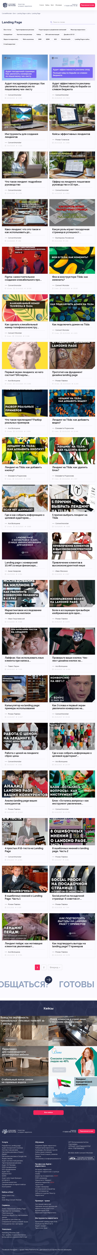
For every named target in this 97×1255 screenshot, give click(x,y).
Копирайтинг (8, 34)
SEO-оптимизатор (42, 1191)
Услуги (41, 5)
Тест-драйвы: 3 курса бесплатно (14, 1235)
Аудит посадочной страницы (12, 1148)
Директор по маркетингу (46, 1176)
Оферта (38, 1156)
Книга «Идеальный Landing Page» (14, 1209)
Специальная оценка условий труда (15, 1222)
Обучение (58, 5)
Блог (52, 5)
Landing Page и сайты (82, 39)
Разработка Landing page (11, 1146)
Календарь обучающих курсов (46, 1150)
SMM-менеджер (41, 1178)
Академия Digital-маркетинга (45, 1146)
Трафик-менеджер (42, 1187)
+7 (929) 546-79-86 (70, 6)
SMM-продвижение (9, 1167)
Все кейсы (48, 1112)
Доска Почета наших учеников (46, 1154)
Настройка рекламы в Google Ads (14, 1156)
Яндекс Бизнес (7, 1158)
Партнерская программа (11, 1211)
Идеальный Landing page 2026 (46, 1221)
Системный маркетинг (43, 1204)
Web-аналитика (28, 39)
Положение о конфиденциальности (48, 1159)
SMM (39, 39)
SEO (55, 39)
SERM (48, 39)
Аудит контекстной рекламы (12, 1161)
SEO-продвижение (9, 1169)
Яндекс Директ (40, 1226)
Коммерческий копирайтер (45, 1189)
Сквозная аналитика (9, 1182)
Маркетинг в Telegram (43, 1180)
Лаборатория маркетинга (44, 1148)
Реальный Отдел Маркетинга (45, 1213)
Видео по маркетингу (11, 39)
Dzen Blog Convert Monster (11, 1200)
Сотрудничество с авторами (12, 1224)
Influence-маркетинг (44, 1182)
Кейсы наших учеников (43, 1152)
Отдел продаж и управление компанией (52, 29)
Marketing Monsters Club (10, 1233)
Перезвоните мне (87, 5)
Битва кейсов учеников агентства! (14, 1237)
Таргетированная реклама (25, 29)
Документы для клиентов (11, 1219)
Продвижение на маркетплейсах (14, 1184)
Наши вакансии (7, 1213)
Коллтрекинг (6, 1187)
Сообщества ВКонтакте (44, 1224)
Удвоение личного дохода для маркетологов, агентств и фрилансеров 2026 (46, 1208)
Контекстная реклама (24, 34)
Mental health (65, 39)
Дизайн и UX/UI (69, 34)
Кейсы (47, 5)
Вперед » (55, 967)
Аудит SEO (6, 1171)
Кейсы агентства (8, 1195)
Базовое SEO (6, 1174)
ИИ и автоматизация (52, 34)
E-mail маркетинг (9, 44)
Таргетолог (39, 1184)
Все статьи (7, 29)
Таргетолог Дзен (41, 1228)
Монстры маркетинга (78, 29)
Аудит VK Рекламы (8, 1165)
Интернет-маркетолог (43, 1169)
